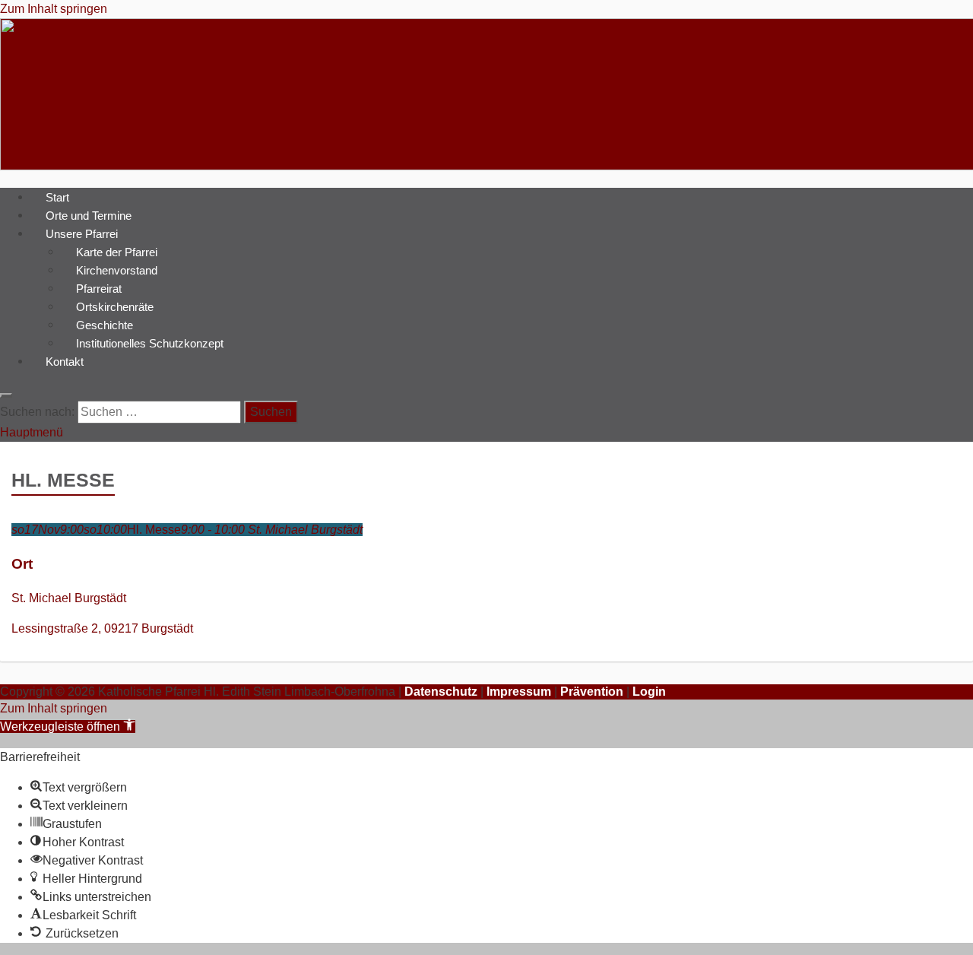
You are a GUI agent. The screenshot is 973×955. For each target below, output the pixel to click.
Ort (22, 564)
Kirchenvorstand (116, 269)
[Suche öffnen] (6, 395)
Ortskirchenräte (115, 306)
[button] (67, 726)
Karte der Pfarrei (116, 251)
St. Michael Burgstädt (68, 598)
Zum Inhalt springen (53, 8)
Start (57, 196)
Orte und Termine (89, 214)
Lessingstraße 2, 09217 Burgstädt (102, 628)
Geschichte (104, 324)
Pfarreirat (99, 287)
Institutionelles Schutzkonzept (149, 342)
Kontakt (65, 360)
